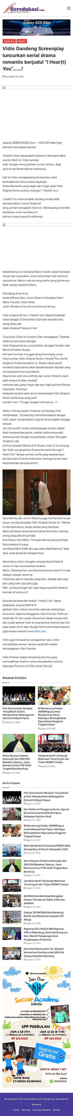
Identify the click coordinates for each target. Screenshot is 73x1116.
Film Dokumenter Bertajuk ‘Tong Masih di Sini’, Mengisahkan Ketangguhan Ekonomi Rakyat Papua (46, 796)
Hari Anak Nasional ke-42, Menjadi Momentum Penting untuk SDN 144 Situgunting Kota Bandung (44, 952)
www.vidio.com (37, 631)
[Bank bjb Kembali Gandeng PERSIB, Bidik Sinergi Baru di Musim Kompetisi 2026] (12, 850)
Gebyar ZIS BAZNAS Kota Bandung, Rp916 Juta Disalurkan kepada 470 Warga (44, 916)
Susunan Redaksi (42, 1109)
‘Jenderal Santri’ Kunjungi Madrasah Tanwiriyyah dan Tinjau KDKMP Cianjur (53, 759)
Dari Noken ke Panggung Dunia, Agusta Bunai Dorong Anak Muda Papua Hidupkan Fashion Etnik (46, 813)
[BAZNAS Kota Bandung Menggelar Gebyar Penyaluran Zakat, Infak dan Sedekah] (12, 900)
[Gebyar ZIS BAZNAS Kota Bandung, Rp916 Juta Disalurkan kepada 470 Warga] (12, 917)
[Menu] (68, 9)
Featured (9, 41)
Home (16, 1109)
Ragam (21, 41)
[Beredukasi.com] (24, 8)
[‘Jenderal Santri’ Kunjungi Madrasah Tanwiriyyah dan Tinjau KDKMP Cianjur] (54, 743)
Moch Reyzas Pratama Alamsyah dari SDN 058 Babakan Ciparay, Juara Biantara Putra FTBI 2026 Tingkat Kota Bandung (17, 762)
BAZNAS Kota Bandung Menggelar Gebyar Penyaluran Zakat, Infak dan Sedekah (44, 900)
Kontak (56, 1109)
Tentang (26, 1109)
